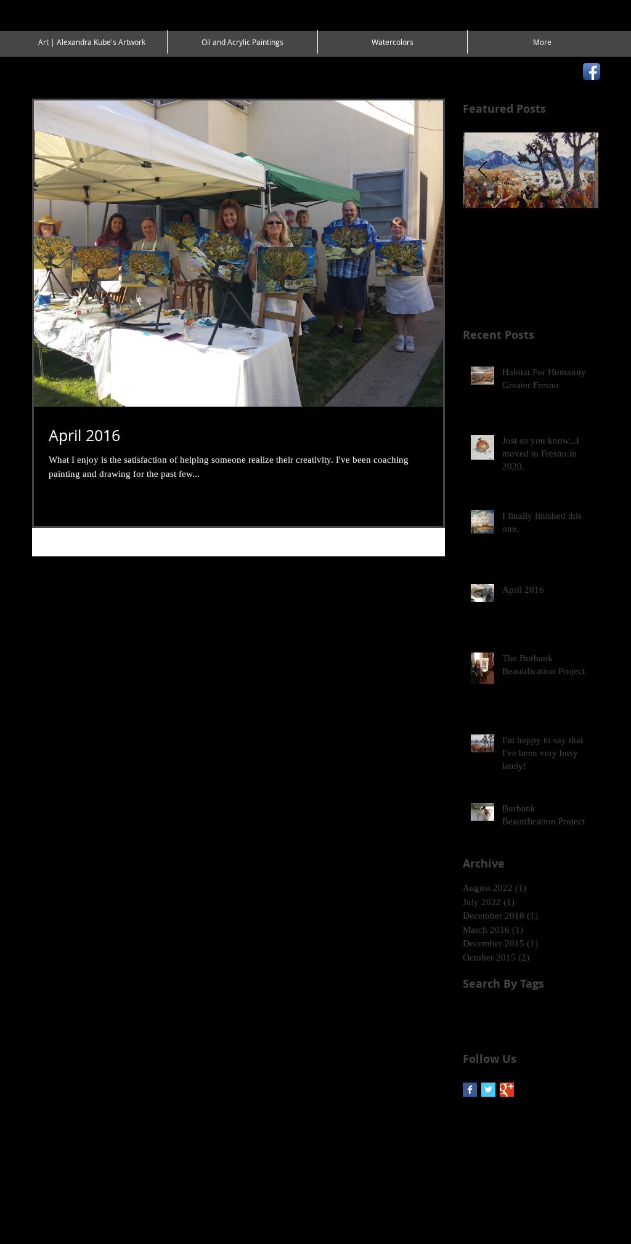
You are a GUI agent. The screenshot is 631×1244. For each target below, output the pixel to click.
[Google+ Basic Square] (507, 1090)
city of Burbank (506, 1007)
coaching (557, 1007)
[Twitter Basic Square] (488, 1090)
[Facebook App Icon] (591, 71)
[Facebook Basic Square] (470, 1090)
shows (516, 1026)
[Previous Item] (482, 170)
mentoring (481, 1026)
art (467, 1007)
